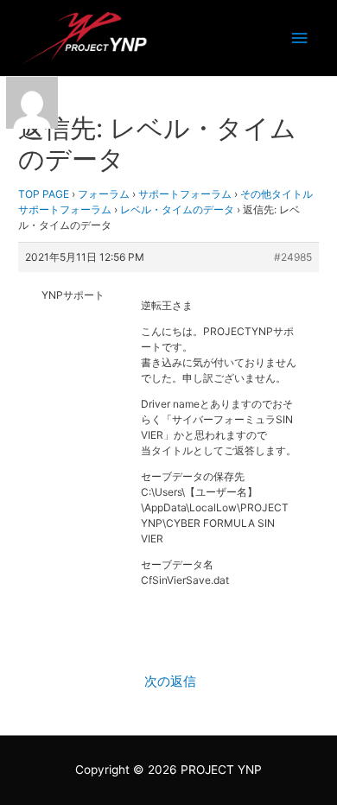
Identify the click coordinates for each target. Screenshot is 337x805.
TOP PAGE (43, 193)
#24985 (293, 256)
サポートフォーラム (185, 193)
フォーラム (104, 193)
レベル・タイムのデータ (177, 209)
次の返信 (170, 681)
